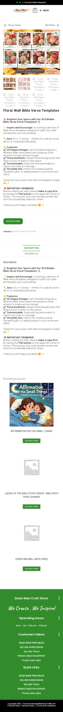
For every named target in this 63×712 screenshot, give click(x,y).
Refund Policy (28, 706)
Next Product (50, 25)
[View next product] (58, 25)
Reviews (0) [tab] (31, 253)
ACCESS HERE (13, 221)
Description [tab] (31, 248)
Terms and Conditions (46, 706)
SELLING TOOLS (31, 651)
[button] (56, 33)
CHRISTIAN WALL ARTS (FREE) (31, 559)
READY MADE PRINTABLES (31, 643)
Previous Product (14, 25)
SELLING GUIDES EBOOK (31, 647)
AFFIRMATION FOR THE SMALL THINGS (31, 431)
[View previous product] (5, 25)
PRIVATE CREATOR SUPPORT (24, 231)
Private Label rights (31, 660)
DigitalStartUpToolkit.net (44, 704)
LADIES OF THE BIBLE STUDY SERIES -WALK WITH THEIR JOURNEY (31, 495)
